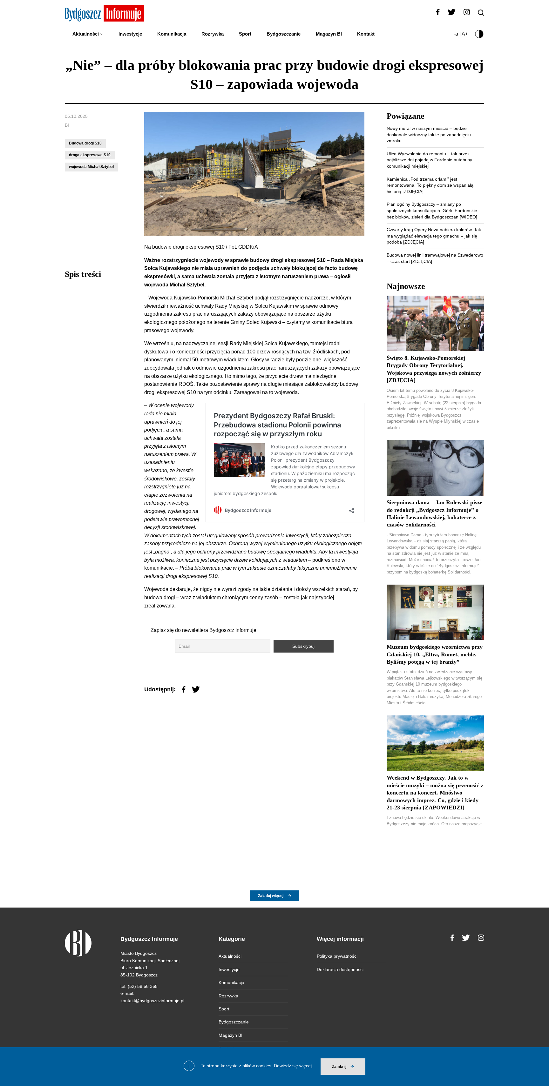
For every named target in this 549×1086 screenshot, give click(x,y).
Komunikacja (171, 34)
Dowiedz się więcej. (293, 1065)
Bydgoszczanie (284, 34)
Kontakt (366, 34)
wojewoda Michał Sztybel (91, 166)
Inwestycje (130, 34)
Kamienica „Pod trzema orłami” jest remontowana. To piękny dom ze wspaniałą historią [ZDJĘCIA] (430, 185)
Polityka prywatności (337, 956)
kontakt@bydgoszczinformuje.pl (152, 1000)
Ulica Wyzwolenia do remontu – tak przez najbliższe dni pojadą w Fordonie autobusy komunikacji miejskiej (429, 160)
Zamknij (339, 1066)
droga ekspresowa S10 (90, 155)
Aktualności (85, 34)
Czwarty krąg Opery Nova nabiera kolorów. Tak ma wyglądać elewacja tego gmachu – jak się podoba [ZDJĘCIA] (434, 236)
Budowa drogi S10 (85, 143)
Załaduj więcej (270, 896)
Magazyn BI (329, 34)
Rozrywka (212, 34)
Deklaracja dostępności (340, 969)
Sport (245, 34)
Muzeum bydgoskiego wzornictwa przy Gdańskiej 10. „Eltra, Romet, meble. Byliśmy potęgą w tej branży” (435, 654)
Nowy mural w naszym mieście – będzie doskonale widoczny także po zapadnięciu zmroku (429, 134)
